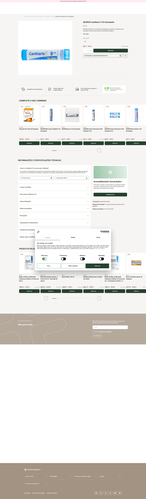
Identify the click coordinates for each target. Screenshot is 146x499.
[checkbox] (93, 331)
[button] (72, 178)
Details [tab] (73, 237)
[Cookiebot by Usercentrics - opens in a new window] (101, 232)
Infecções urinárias (49, 16)
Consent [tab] (47, 237)
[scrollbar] (72, 151)
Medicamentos (32, 16)
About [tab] (98, 237)
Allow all (97, 266)
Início (25, 16)
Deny (48, 266)
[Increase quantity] (91, 50)
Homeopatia (40, 16)
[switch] (63, 259)
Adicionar (29, 143)
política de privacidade (105, 331)
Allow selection (73, 266)
